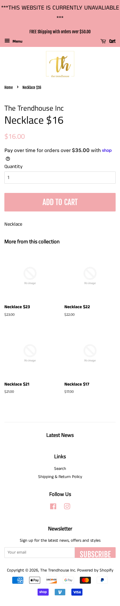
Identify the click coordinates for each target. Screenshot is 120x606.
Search (60, 469)
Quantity (13, 166)
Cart (112, 41)
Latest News (60, 435)
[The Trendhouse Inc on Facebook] (53, 508)
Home (8, 87)
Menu (16, 41)
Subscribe (95, 554)
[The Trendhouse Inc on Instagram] (67, 508)
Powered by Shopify (95, 570)
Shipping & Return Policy (60, 477)
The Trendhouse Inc (57, 570)
